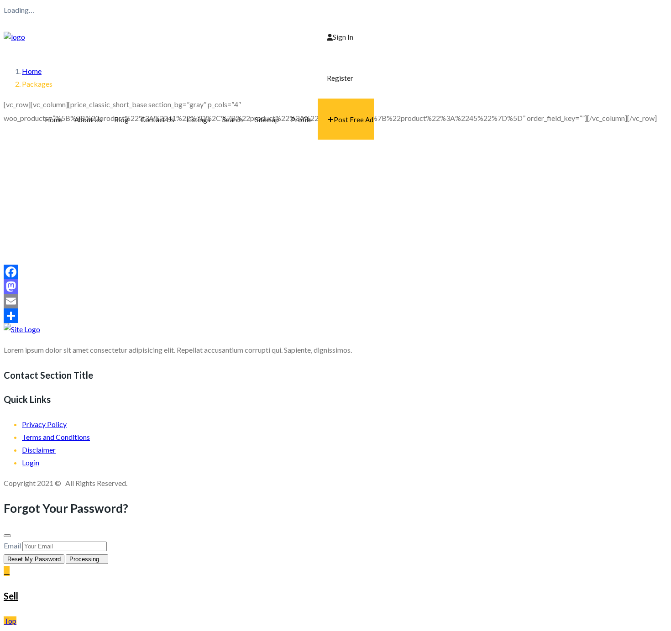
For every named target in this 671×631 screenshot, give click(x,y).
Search (232, 119)
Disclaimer (39, 449)
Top (10, 620)
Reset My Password (34, 559)
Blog (121, 119)
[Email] (335, 301)
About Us (88, 119)
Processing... (87, 559)
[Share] (335, 315)
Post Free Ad (353, 119)
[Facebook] (335, 272)
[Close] (7, 535)
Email (12, 545)
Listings (198, 119)
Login (30, 462)
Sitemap (267, 119)
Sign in (343, 37)
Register (340, 78)
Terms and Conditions (56, 437)
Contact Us (157, 119)
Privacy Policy (44, 424)
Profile (301, 119)
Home (54, 119)
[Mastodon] (335, 286)
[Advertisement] (335, 196)
